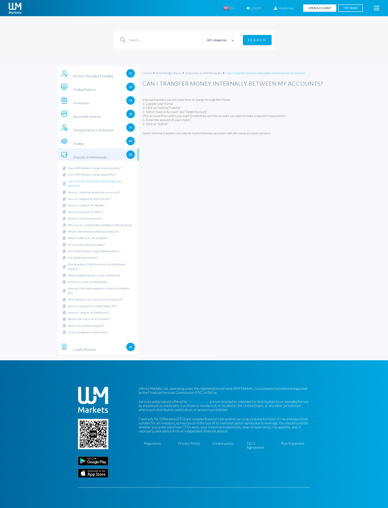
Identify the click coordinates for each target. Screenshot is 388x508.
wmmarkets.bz (198, 401)
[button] (236, 8)
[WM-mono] (15, 8)
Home (147, 73)
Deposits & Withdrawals (203, 73)
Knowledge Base (168, 73)
